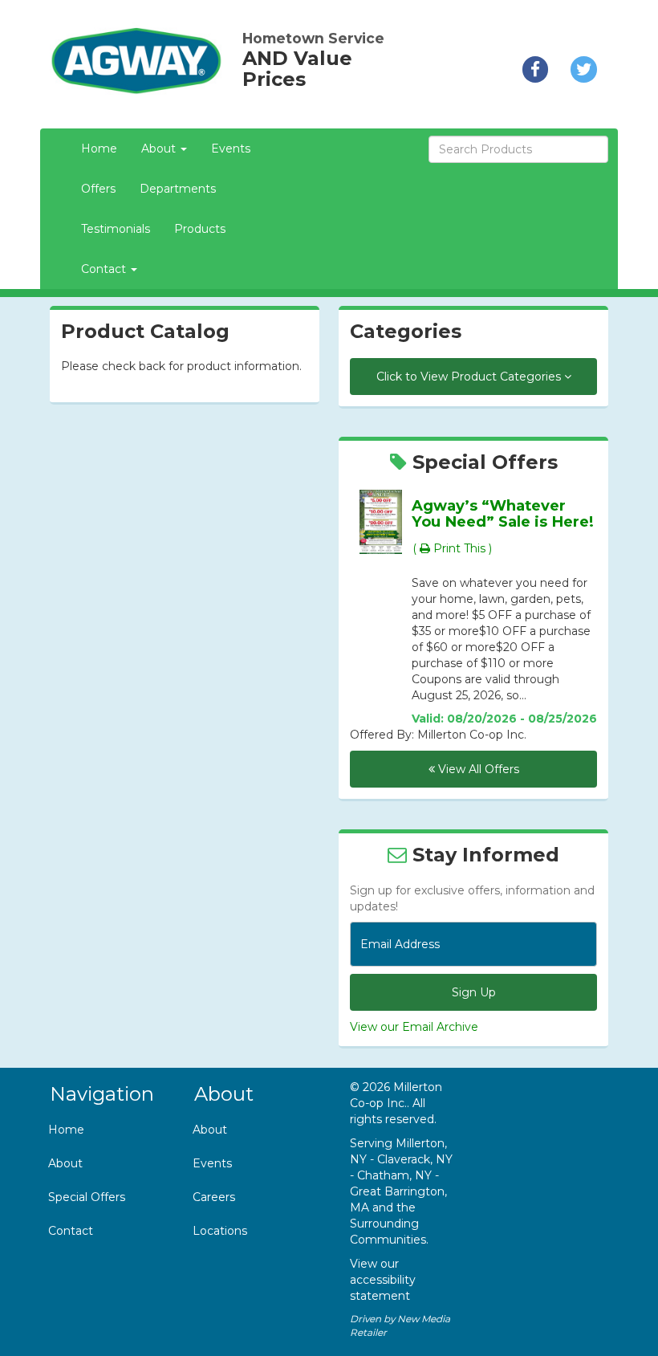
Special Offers (86, 1197)
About (65, 1163)
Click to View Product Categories (470, 376)
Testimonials (115, 229)
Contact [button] (105, 269)
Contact (70, 1231)
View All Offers (477, 769)
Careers (214, 1197)
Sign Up (474, 992)
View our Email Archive (414, 1027)
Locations (220, 1231)
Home (99, 148)
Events (230, 148)
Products (199, 229)
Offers (98, 188)
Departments (178, 188)
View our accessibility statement (383, 1279)
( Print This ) (452, 548)
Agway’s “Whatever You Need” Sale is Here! (503, 513)
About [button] (160, 148)
